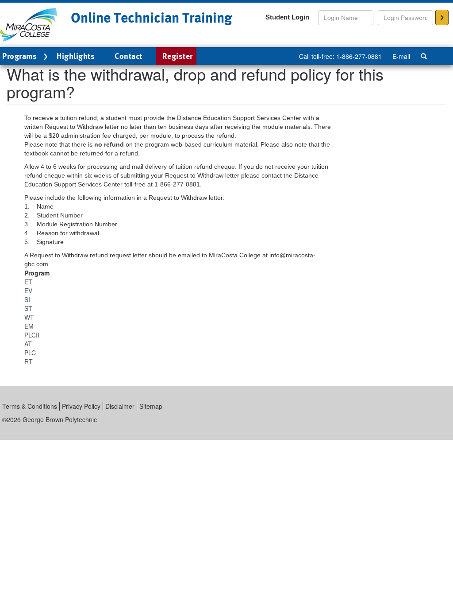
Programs (19, 56)
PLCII (31, 334)
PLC (30, 352)
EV (28, 290)
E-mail (401, 56)
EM (29, 326)
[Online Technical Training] (29, 23)
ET (28, 281)
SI (27, 299)
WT (29, 317)
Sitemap (150, 406)
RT (28, 361)
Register (177, 56)
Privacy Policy (81, 406)
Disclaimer (119, 406)
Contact (128, 56)
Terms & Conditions (29, 406)
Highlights (76, 56)
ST (28, 308)
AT (28, 343)
